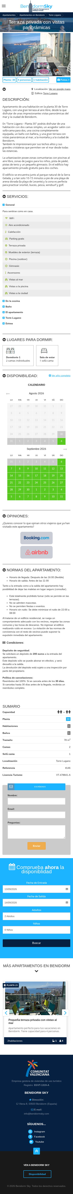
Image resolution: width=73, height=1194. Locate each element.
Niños (36, 923)
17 (36, 476)
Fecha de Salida (36, 896)
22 (19, 483)
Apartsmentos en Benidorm (32, 15)
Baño (8, 306)
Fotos (64, 79)
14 (11, 476)
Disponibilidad (37, 1174)
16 (28, 476)
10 (36, 469)
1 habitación (40, 79)
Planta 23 (12, 985)
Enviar (36, 846)
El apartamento (14, 312)
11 (44, 469)
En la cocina (12, 301)
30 (28, 490)
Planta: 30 (9, 79)
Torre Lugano (50, 93)
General (10, 204)
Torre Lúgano (55, 15)
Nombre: (12, 795)
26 (53, 483)
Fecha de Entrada (36, 882)
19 (53, 476)
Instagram (39, 1131)
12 (53, 469)
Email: (11, 809)
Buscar (36, 943)
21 (11, 483)
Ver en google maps (59, 89)
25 (44, 483)
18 (44, 476)
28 (11, 490)
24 (36, 483)
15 (19, 476)
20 (61, 476)
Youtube (39, 1141)
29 (19, 490)
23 (28, 483)
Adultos (36, 910)
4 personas (24, 79)
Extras (9, 323)
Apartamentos (9, 15)
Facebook (39, 1136)
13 (61, 469)
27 (61, 483)
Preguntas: (14, 822)
